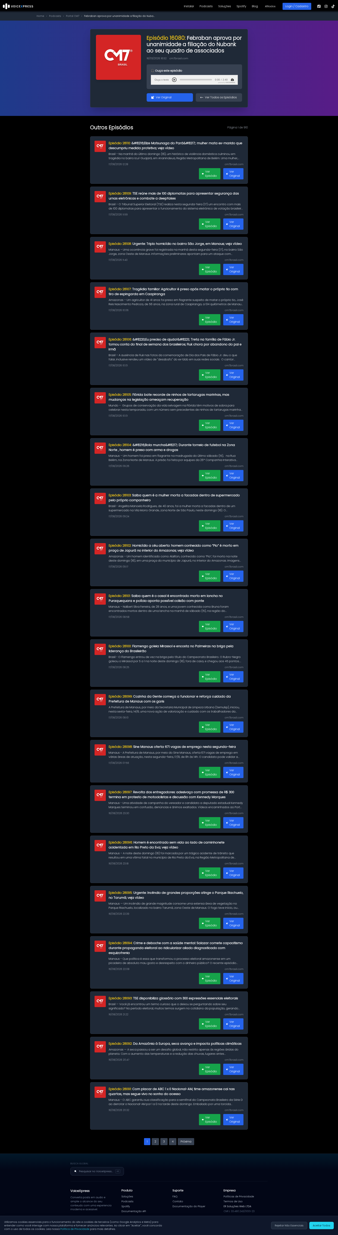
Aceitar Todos (321, 1225)
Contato (178, 1201)
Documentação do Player (189, 1206)
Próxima (186, 1141)
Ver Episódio (211, 174)
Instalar (189, 6)
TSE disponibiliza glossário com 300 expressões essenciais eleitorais (173, 998)
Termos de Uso (233, 1201)
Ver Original (163, 97)
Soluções (224, 6)
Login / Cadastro (296, 6)
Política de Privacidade (74, 1229)
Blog (255, 6)
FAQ (175, 1196)
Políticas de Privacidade (239, 1196)
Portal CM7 (72, 16)
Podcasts (206, 6)
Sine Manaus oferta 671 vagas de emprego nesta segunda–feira (172, 746)
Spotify (241, 6)
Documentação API (133, 1211)
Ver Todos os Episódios (221, 97)
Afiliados (270, 6)
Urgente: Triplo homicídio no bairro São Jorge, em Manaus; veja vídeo (175, 243)
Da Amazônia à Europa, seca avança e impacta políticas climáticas (175, 1043)
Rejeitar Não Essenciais (289, 1225)
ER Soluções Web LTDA (237, 1206)
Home (40, 16)
